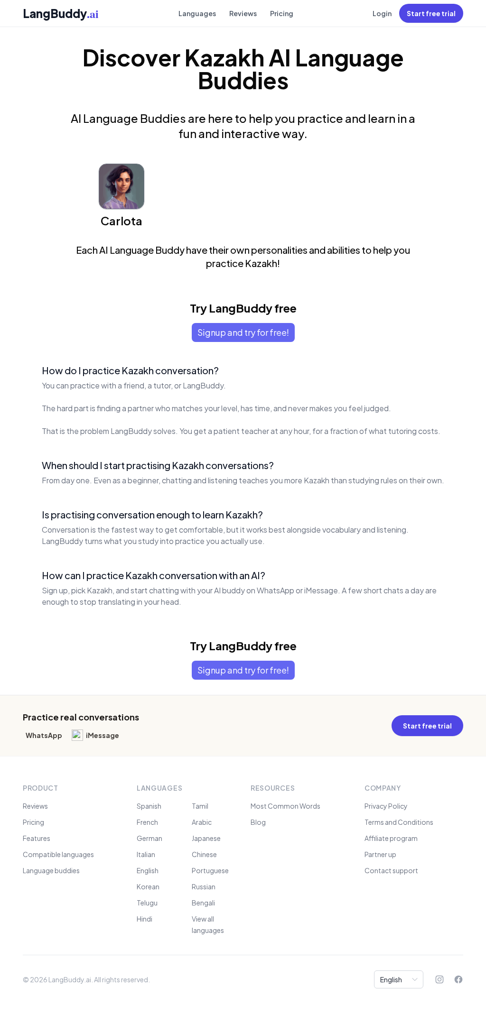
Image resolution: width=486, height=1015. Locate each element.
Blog (258, 822)
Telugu (147, 902)
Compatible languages (58, 854)
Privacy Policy (386, 806)
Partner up (380, 854)
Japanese (206, 838)
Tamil (200, 806)
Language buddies (51, 870)
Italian (146, 854)
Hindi (144, 918)
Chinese (204, 854)
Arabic (202, 822)
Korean (148, 886)
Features (36, 838)
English (148, 870)
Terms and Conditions (398, 822)
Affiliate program (391, 838)
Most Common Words (285, 806)
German (149, 838)
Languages (197, 13)
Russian (203, 886)
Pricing (281, 13)
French (147, 822)
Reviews (243, 13)
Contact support (391, 870)
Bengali (203, 902)
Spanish (149, 806)
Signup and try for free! (243, 332)
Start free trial (431, 13)
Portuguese (210, 870)
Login (382, 13)
